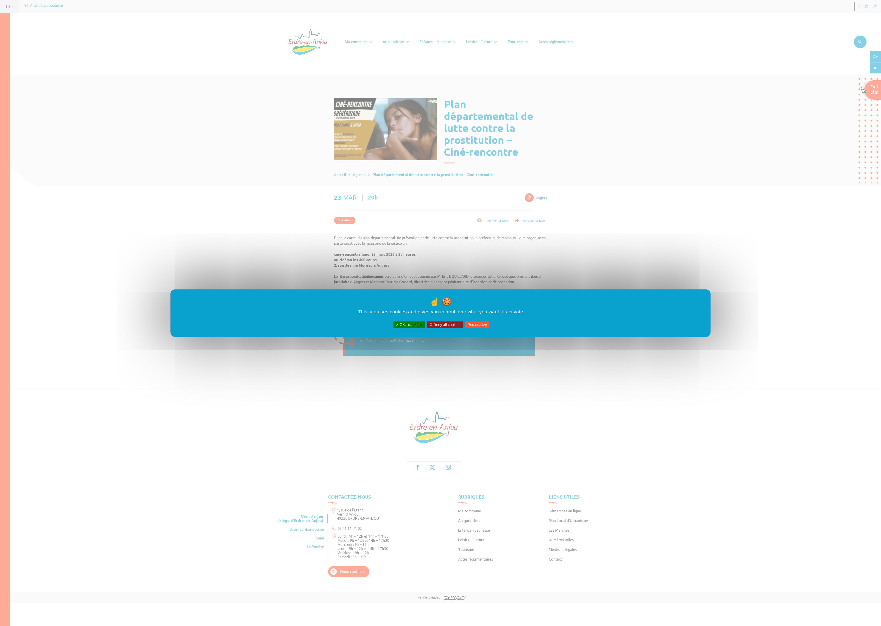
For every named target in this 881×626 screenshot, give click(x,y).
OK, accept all (410, 325)
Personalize (477, 325)
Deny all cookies (446, 325)
